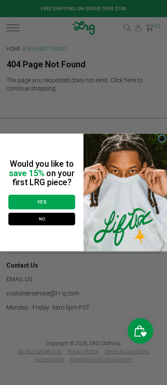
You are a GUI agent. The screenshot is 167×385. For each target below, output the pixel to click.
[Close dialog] (162, 138)
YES (41, 202)
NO (42, 219)
